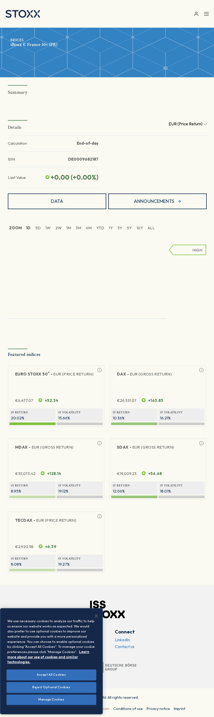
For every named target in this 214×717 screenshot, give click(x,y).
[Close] (96, 616)
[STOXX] (22, 14)
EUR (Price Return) (186, 123)
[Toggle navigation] (206, 14)
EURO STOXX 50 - (54, 374)
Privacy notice (158, 708)
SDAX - (145, 447)
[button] (196, 13)
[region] (51, 661)
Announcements (154, 201)
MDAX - (44, 447)
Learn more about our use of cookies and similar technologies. (48, 657)
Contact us (124, 646)
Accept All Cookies (51, 675)
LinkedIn (122, 639)
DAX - (144, 374)
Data (57, 201)
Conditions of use (128, 708)
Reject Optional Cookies (51, 687)
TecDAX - (45, 520)
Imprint (179, 708)
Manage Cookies (51, 699)
